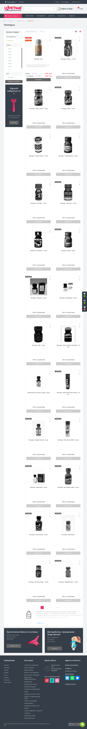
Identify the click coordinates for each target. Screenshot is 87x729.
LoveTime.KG (8, 723)
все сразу (58, 607)
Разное (26, 708)
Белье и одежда (29, 667)
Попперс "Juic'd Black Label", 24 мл (68, 487)
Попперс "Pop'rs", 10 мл (68, 59)
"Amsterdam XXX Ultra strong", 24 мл (38, 392)
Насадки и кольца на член (32, 694)
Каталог (6, 672)
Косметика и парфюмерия (32, 689)
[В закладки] (50, 38)
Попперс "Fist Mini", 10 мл (38, 203)
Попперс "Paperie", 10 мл (38, 298)
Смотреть (14, 123)
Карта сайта (7, 682)
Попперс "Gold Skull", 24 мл (38, 487)
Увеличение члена (30, 715)
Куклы (26, 691)
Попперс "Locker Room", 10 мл (38, 156)
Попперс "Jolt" (38, 59)
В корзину (38, 79)
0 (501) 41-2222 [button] (70, 671)
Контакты (40, 20)
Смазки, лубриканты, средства (33, 710)
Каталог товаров (13, 16)
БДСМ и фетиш (28, 670)
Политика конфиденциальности (41, 723)
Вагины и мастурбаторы (31, 672)
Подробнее (68, 77)
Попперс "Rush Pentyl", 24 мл (38, 534)
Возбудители (28, 682)
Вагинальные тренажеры (31, 675)
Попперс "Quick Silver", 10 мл (38, 108)
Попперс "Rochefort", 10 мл (38, 250)
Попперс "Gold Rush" (68, 534)
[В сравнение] (50, 40)
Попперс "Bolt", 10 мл (68, 108)
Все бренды (11, 40)
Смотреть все (13, 646)
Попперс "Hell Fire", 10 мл (68, 203)
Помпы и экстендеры (30, 701)
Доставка (6, 667)
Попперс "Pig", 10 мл (38, 345)
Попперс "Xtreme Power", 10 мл (38, 582)
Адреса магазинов (71, 665)
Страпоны (27, 713)
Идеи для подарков (30, 686)
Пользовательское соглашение (24, 723)
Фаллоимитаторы (29, 718)
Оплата (6, 670)
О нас (5, 675)
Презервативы (28, 703)
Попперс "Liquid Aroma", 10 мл (68, 156)
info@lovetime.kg (70, 684)
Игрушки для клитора (30, 684)
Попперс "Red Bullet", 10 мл (68, 298)
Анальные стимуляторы (31, 665)
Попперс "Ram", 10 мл (68, 250)
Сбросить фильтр (14, 81)
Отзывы (6, 677)
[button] (11, 2)
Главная (6, 665)
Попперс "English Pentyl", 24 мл (38, 440)
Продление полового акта (32, 706)
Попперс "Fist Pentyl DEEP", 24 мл (68, 440)
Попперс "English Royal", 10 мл (68, 582)
